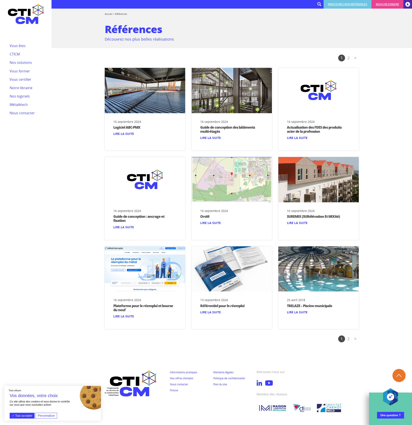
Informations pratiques (183, 372)
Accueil (108, 13)
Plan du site (220, 384)
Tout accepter (23, 415)
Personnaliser (46, 415)
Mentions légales (223, 372)
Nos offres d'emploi (181, 378)
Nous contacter (179, 384)
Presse (174, 390)
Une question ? (390, 415)
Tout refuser (15, 390)
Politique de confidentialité (229, 378)
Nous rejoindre (387, 4)
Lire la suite (123, 134)
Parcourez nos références (347, 4)
